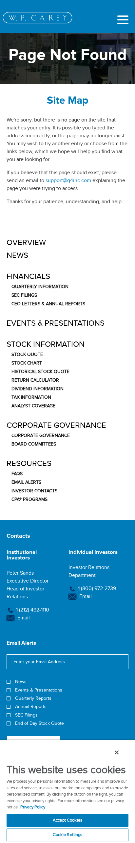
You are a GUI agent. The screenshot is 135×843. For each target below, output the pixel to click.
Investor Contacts (34, 491)
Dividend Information (37, 389)
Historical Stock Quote (40, 371)
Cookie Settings (68, 834)
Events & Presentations (56, 323)
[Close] (116, 752)
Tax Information (31, 397)
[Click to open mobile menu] (122, 20)
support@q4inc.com (68, 180)
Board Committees (33, 444)
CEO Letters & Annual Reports (48, 304)
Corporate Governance (56, 425)
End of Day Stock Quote (39, 723)
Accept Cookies (67, 820)
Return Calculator (35, 380)
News (17, 255)
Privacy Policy (32, 807)
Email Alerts (26, 482)
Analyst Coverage (33, 406)
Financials (28, 277)
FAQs (17, 474)
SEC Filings (24, 295)
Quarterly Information (39, 287)
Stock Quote (27, 354)
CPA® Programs (29, 499)
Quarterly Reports (33, 698)
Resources (29, 464)
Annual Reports (31, 706)
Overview (26, 243)
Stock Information (46, 344)
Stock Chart (26, 363)
